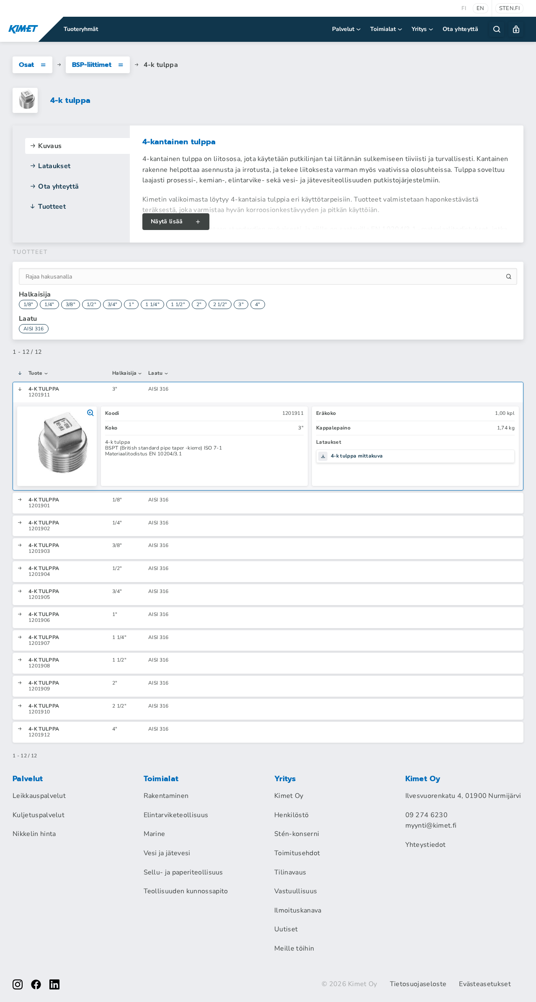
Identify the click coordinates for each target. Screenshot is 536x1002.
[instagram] (18, 984)
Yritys (419, 29)
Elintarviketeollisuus (176, 815)
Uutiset (286, 929)
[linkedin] (54, 984)
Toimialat (383, 29)
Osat (26, 65)
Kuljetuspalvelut (38, 815)
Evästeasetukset (485, 984)
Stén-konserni (296, 833)
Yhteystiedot (425, 844)
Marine (154, 833)
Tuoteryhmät (81, 29)
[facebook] (36, 984)
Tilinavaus (290, 872)
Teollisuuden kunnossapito (186, 891)
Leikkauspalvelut (39, 795)
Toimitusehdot (297, 853)
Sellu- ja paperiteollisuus (183, 872)
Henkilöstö (291, 815)
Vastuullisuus (295, 891)
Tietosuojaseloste (418, 984)
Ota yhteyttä (460, 29)
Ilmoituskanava (297, 910)
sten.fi (509, 8)
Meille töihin (294, 948)
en (480, 8)
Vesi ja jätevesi (167, 853)
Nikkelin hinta (34, 833)
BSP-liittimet (91, 65)
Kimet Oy (289, 795)
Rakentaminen (166, 795)
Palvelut (343, 29)
